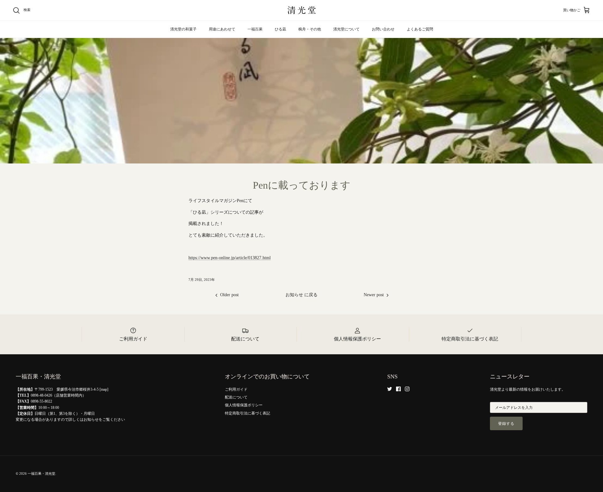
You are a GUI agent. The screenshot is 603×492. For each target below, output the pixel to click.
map (104, 389)
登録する (506, 423)
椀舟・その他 (309, 29)
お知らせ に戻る (301, 294)
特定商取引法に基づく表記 (247, 413)
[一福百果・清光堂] (301, 10)
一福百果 (255, 29)
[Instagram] (407, 389)
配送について (236, 397)
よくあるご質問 (420, 29)
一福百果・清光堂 (41, 473)
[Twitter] (389, 389)
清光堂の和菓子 (183, 29)
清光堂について (346, 29)
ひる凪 (280, 29)
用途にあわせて (222, 29)
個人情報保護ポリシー (244, 405)
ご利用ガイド (236, 389)
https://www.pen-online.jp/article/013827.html (229, 257)
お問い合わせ (383, 29)
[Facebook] (398, 389)
